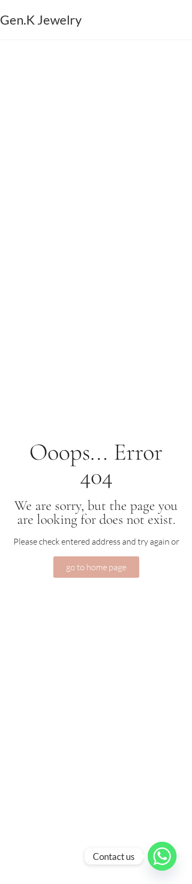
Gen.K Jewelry (41, 19)
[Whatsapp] (162, 856)
